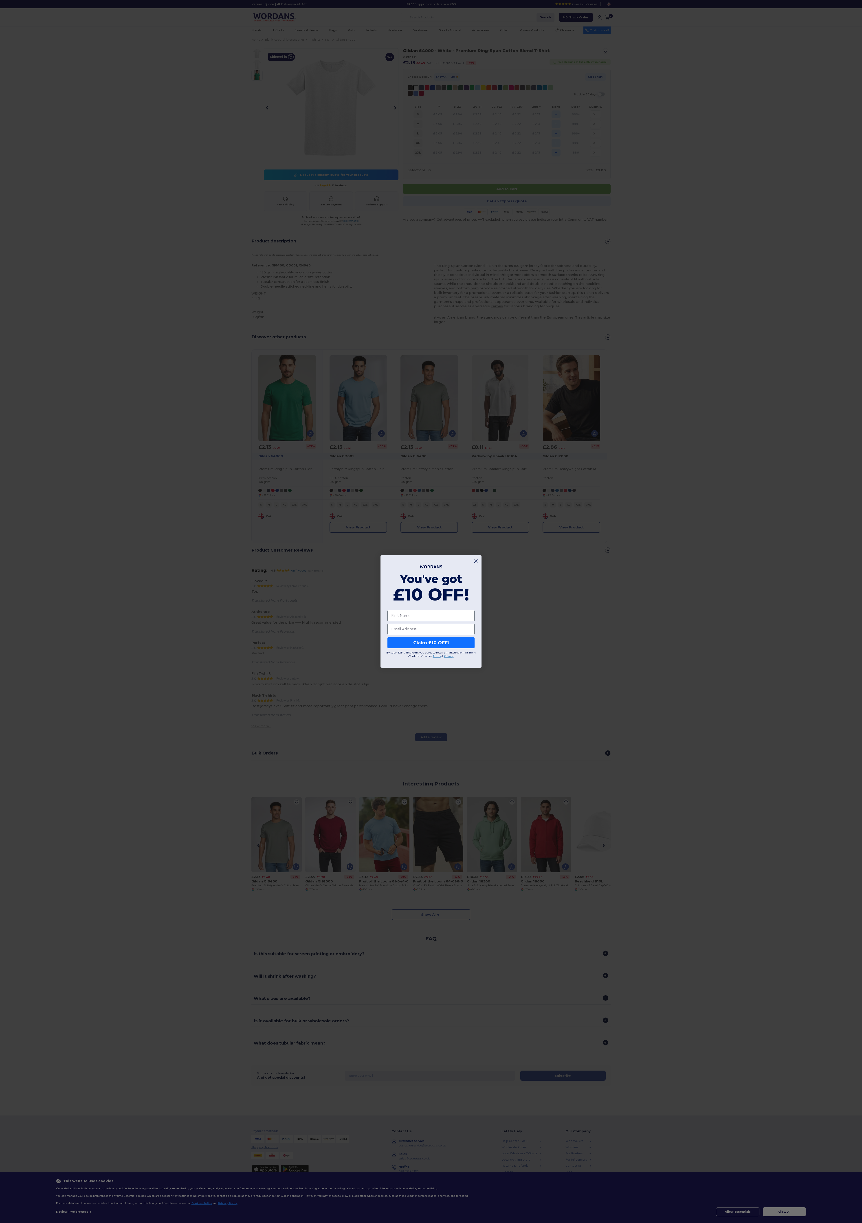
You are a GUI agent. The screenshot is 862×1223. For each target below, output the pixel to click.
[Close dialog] (476, 561)
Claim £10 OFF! (431, 642)
